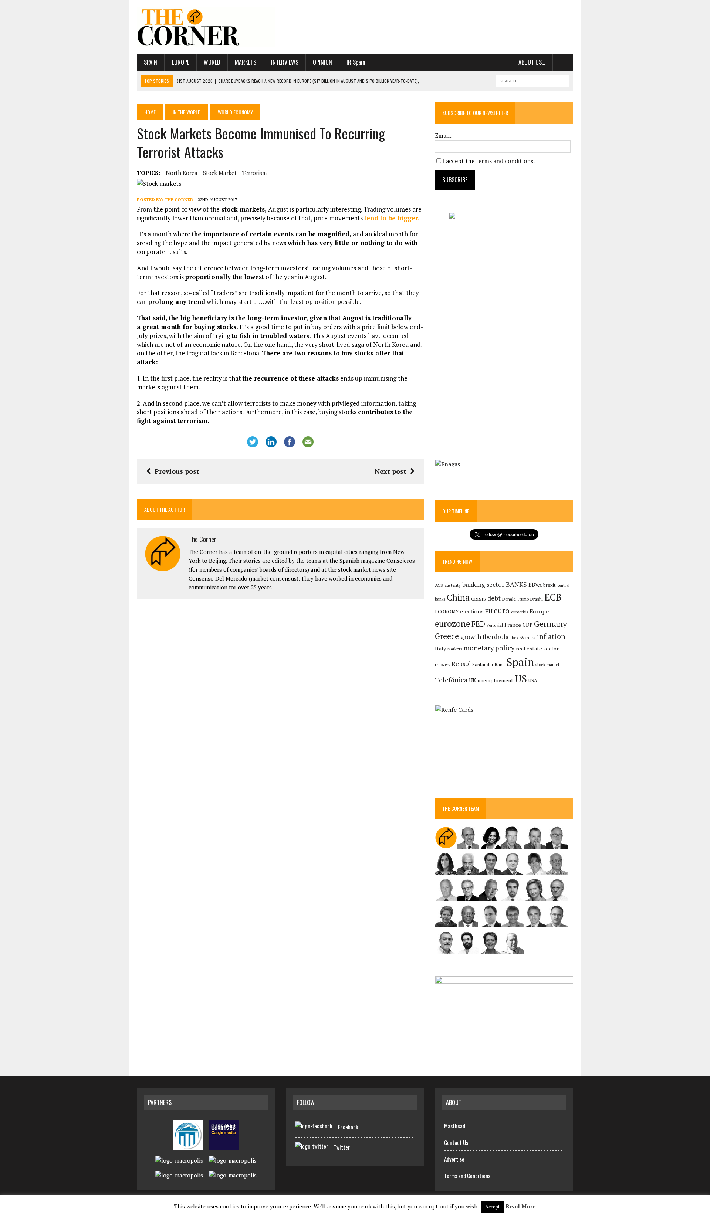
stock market (220, 172)
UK (472, 680)
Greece (447, 636)
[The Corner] (206, 27)
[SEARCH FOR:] (532, 79)
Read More (521, 1206)
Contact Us (456, 1142)
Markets (245, 62)
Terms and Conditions (467, 1176)
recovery (442, 664)
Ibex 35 (517, 637)
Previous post (177, 471)
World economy (235, 112)
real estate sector (537, 648)
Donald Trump (515, 599)
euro (502, 611)
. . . (563, 62)
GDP (527, 625)
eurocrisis (519, 612)
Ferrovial (495, 625)
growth (470, 636)
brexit (549, 585)
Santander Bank (488, 664)
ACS (439, 585)
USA (532, 680)
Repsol (461, 664)
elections (472, 611)
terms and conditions (504, 161)
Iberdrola (496, 637)
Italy (440, 648)
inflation (551, 636)
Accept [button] (492, 1206)
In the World (187, 112)
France (512, 624)
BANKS (516, 584)
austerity (452, 585)
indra (530, 637)
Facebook (348, 1127)
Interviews (284, 62)
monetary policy (489, 647)
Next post (390, 471)
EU (488, 611)
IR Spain (355, 62)
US (521, 678)
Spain (150, 62)
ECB (553, 597)
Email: (443, 135)
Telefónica (451, 680)
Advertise (454, 1159)
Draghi (536, 599)
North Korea (181, 172)
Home (150, 112)
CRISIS (478, 599)
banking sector (483, 584)
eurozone (452, 623)
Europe (180, 62)
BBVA (535, 584)
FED (478, 624)
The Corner (179, 199)
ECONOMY (447, 612)
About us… (531, 62)
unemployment (495, 680)
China (458, 597)
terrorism (254, 172)
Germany (550, 623)
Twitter (342, 1147)
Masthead (454, 1126)
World (212, 62)
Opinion (322, 62)
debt (494, 598)
